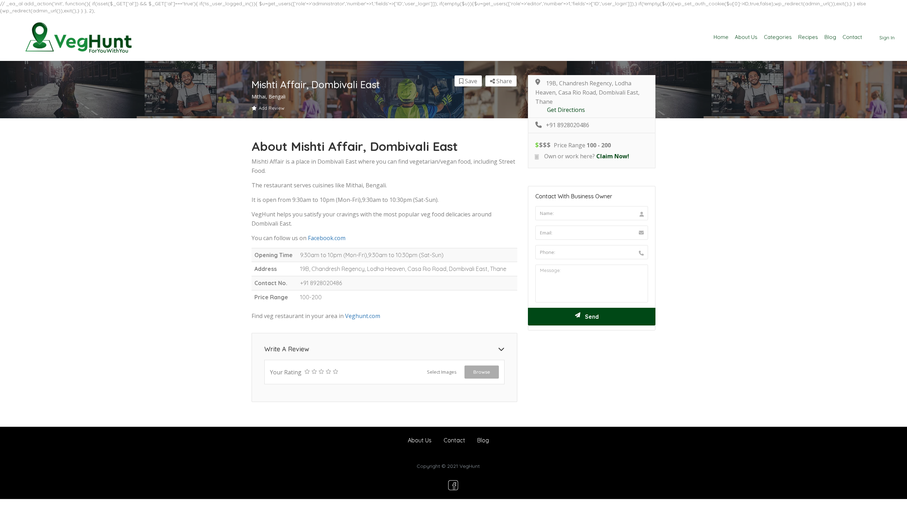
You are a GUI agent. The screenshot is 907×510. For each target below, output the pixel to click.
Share (503, 81)
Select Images (442, 372)
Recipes (808, 37)
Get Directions (566, 110)
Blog (830, 37)
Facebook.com (326, 238)
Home (721, 37)
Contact (852, 37)
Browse (481, 372)
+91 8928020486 (567, 125)
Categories (778, 37)
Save (470, 81)
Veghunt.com (362, 316)
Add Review (272, 108)
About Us (746, 37)
